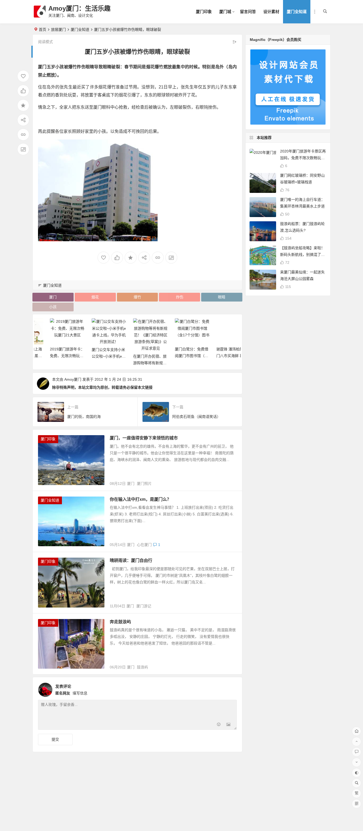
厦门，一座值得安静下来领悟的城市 (144, 438)
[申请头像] (231, 688)
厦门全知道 (297, 11)
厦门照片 (144, 483)
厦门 (53, 297)
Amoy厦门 (72, 379)
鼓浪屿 (142, 667)
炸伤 (179, 297)
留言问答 (248, 11)
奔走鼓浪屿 (120, 622)
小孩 (53, 307)
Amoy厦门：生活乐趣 (79, 8)
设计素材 (271, 11)
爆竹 (137, 297)
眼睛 (221, 297)
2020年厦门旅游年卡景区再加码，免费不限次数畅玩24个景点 (303, 158)
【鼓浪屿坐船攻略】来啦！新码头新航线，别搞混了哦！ (302, 254)
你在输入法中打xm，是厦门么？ (140, 499)
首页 (42, 29)
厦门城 (225, 11)
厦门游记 (143, 606)
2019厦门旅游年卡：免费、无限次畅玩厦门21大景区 (54, 355)
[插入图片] (228, 725)
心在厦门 (144, 544)
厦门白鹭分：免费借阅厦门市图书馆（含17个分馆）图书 (178, 355)
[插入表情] (218, 725)
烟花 (95, 297)
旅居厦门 (58, 29)
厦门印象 (204, 11)
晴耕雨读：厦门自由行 (131, 560)
